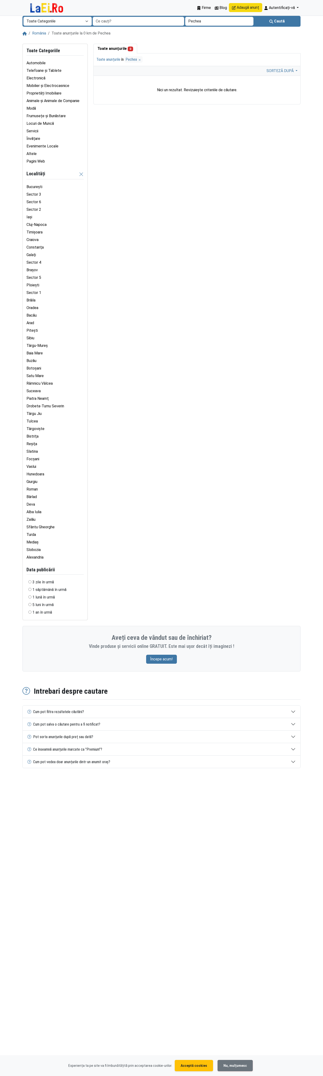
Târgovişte (35, 428)
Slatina (32, 451)
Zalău (30, 519)
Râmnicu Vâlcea (39, 383)
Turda (31, 534)
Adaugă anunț (247, 7)
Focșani (32, 459)
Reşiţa (31, 444)
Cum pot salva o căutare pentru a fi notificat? (66, 724)
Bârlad (31, 497)
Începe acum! (161, 659)
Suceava (33, 391)
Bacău (31, 315)
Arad (30, 323)
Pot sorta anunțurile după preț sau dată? (63, 737)
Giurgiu (31, 481)
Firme (206, 7)
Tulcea (32, 421)
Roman (32, 489)
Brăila (30, 300)
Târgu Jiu (34, 413)
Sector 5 (33, 277)
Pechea (132, 59)
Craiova (32, 239)
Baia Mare (34, 353)
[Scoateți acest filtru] (81, 174)
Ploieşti (32, 285)
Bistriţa (32, 436)
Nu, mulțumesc (235, 1065)
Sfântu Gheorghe (40, 527)
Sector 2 (33, 209)
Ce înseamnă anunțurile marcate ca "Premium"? (67, 749)
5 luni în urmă (43, 605)
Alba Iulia (33, 512)
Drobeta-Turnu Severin (45, 406)
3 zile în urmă (43, 582)
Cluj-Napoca (36, 224)
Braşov (32, 270)
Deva (30, 504)
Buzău (31, 360)
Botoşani (33, 368)
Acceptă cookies (194, 1065)
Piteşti (32, 330)
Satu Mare (35, 376)
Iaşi (29, 217)
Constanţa (35, 247)
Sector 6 (33, 202)
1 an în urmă (42, 612)
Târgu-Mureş (37, 345)
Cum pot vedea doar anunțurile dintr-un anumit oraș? (71, 762)
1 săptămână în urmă (49, 589)
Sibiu (30, 338)
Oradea (32, 308)
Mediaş (32, 542)
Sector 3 (33, 194)
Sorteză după (280, 71)
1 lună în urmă (43, 597)
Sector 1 (33, 292)
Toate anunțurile (114, 48)
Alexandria (35, 557)
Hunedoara (35, 474)
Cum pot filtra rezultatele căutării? (58, 712)
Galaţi (31, 255)
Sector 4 (33, 262)
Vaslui (31, 466)
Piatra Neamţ (37, 398)
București (34, 187)
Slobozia (33, 549)
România (39, 33)
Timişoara (34, 232)
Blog (222, 7)
